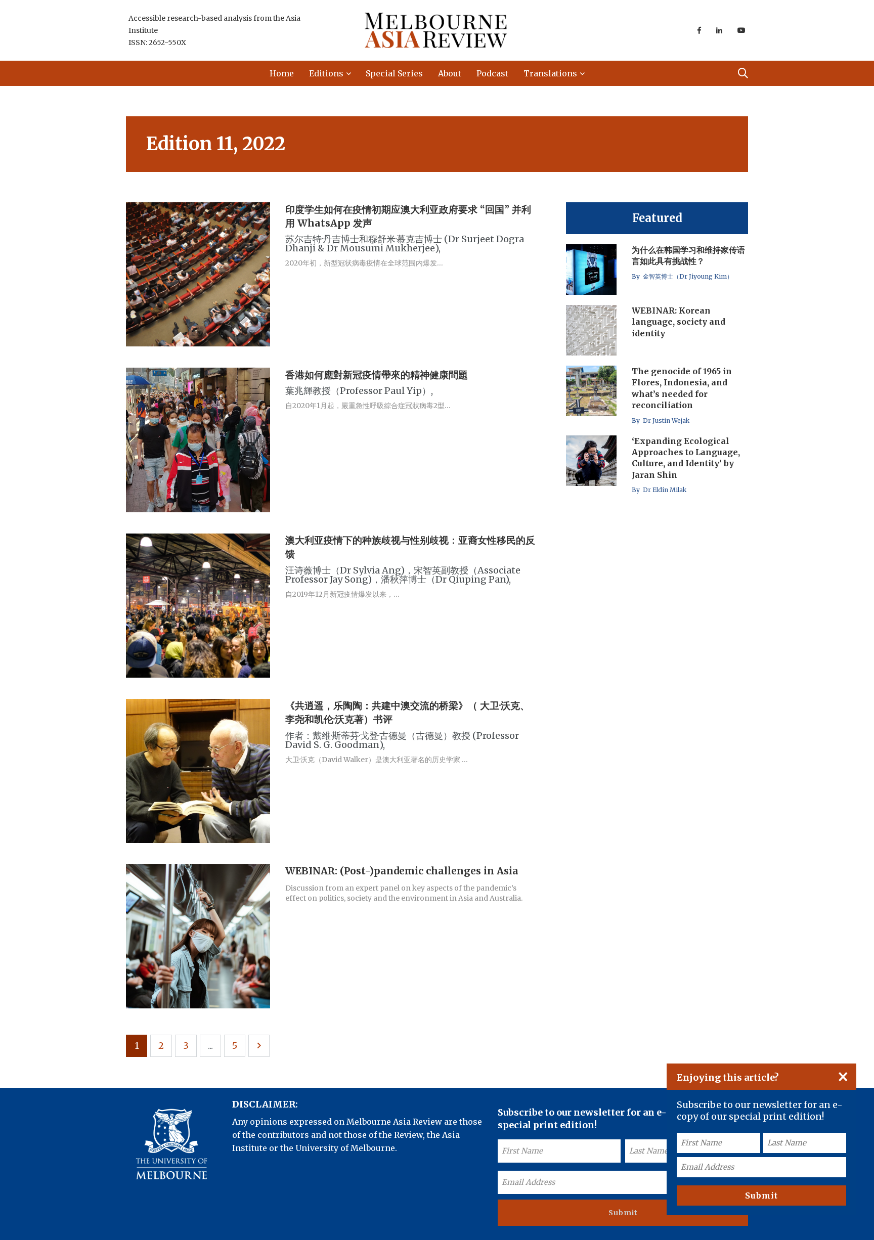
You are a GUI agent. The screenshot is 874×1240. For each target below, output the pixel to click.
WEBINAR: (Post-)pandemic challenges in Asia (401, 871)
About (449, 73)
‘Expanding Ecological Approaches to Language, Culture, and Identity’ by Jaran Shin (686, 458)
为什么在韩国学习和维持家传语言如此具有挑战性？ (688, 255)
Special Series (394, 73)
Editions (326, 73)
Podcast (492, 73)
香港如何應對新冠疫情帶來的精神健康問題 (376, 375)
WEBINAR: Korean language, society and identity (678, 321)
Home (282, 73)
